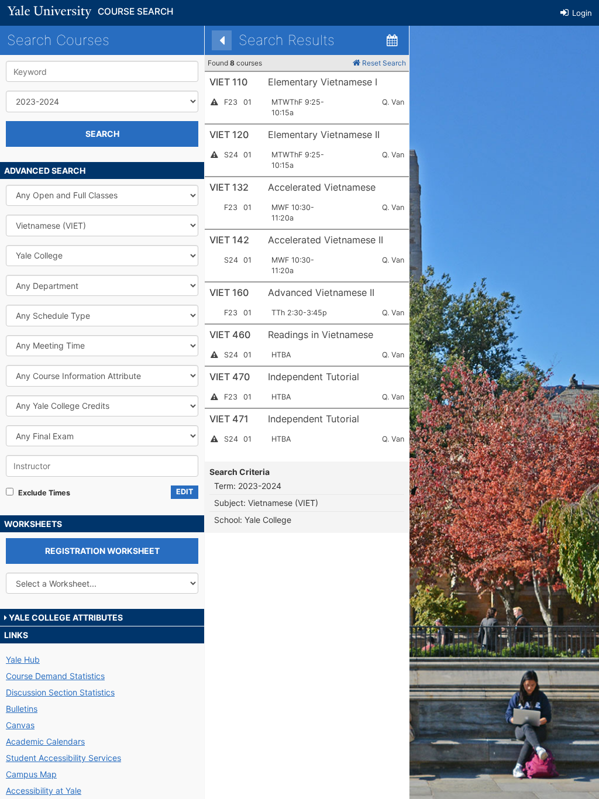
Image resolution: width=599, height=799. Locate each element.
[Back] (222, 40)
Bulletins (21, 709)
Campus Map (31, 774)
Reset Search (383, 62)
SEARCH (102, 134)
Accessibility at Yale (43, 790)
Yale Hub (23, 659)
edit (184, 491)
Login (581, 13)
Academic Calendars (45, 741)
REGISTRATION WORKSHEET (102, 551)
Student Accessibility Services (63, 758)
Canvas (20, 725)
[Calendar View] (392, 40)
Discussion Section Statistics (60, 692)
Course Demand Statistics (55, 676)
